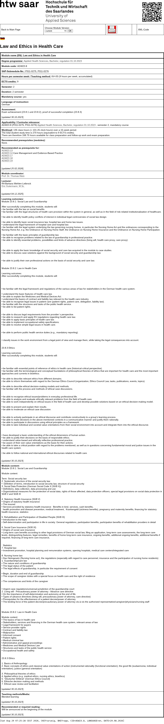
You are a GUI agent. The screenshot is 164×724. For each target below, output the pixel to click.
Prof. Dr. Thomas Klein (13, 176)
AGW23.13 (7, 150)
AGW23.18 (7, 158)
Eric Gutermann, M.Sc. (13, 186)
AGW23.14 (7, 153)
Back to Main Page (10, 29)
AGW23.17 (7, 155)
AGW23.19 (7, 160)
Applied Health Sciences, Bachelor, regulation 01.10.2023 (53, 61)
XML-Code (143, 29)
